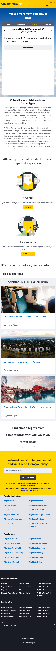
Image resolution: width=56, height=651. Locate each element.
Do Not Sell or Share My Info (28, 638)
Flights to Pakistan (11, 514)
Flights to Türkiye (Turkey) (40, 514)
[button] (8, 24)
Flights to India (10, 505)
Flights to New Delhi (12, 548)
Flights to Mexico (36, 501)
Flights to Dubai (35, 562)
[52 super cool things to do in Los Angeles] (28, 344)
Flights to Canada (11, 524)
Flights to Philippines (12, 510)
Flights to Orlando (11, 557)
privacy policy (21, 488)
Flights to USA (10, 501)
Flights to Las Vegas (37, 553)
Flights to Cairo (35, 539)
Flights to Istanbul (11, 562)
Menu (52, 2)
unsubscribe (27, 490)
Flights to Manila (11, 539)
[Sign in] (47, 5)
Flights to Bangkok (37, 548)
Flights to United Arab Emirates (44, 594)
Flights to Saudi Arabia (38, 505)
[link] (28, 207)
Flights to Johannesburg (14, 553)
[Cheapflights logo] (9, 4)
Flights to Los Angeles (38, 543)
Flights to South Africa (13, 519)
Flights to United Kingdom (40, 510)
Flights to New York (12, 543)
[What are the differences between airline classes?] (28, 299)
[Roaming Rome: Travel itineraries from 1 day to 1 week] (28, 389)
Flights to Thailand (36, 519)
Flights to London (36, 557)
